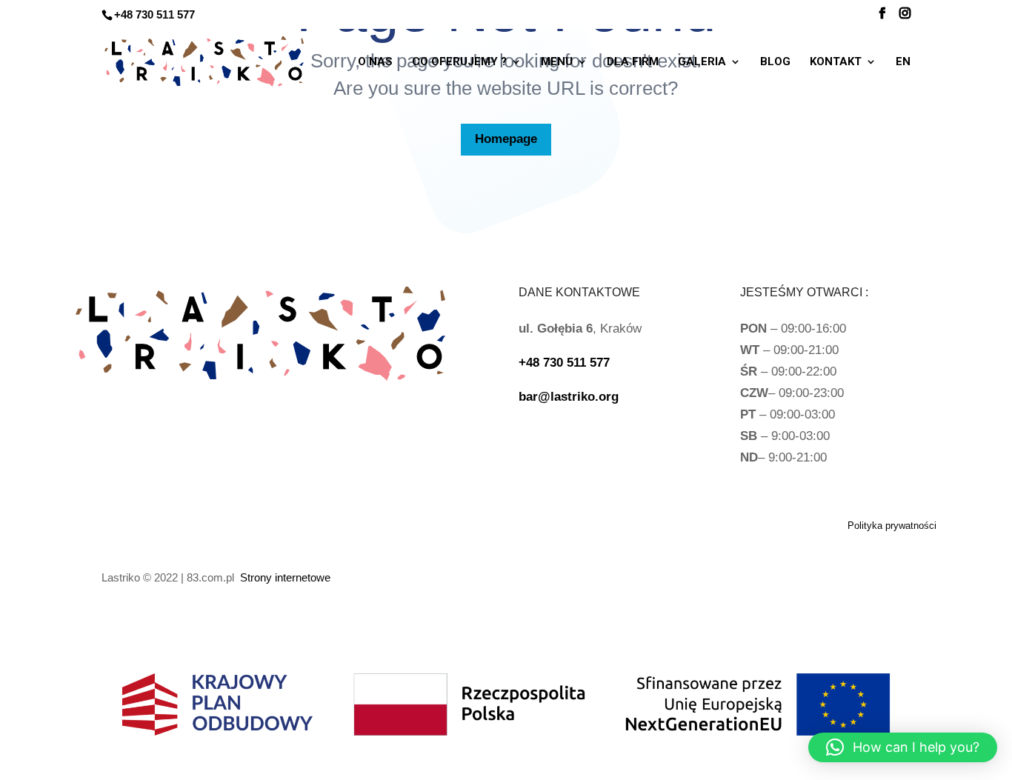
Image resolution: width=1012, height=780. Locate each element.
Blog (775, 62)
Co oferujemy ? (459, 62)
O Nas (375, 62)
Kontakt (836, 62)
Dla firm (633, 62)
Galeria (702, 62)
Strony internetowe (285, 577)
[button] (902, 747)
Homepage (506, 139)
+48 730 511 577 (154, 14)
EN (903, 62)
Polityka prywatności (892, 525)
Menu (557, 62)
